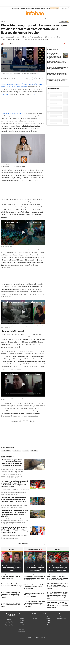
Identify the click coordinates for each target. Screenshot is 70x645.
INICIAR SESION (64, 8)
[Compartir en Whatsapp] (27, 78)
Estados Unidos (30, 8)
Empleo (35, 618)
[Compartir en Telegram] (39, 78)
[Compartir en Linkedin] (36, 78)
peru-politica (34, 450)
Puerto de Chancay (28, 18)
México (48, 8)
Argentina (22, 8)
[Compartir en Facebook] (30, 78)
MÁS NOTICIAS (23, 543)
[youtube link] (6, 625)
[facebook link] (6, 622)
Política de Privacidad (61, 618)
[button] (2, 8)
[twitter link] (9, 622)
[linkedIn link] (12, 625)
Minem (34, 18)
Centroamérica (22, 629)
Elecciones (25, 450)
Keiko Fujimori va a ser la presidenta (13, 113)
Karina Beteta (5, 94)
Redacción (35, 616)
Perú (2, 21)
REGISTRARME (54, 8)
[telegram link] (9, 625)
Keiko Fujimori (16, 450)
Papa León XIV (47, 18)
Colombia (37, 8)
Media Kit (48, 627)
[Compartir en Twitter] (33, 78)
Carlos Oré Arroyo (10, 43)
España (43, 8)
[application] (23, 59)
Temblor (38, 18)
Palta (42, 18)
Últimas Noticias (21, 631)
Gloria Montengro (6, 450)
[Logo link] (35, 13)
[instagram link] (12, 622)
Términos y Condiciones (61, 616)
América (22, 616)
